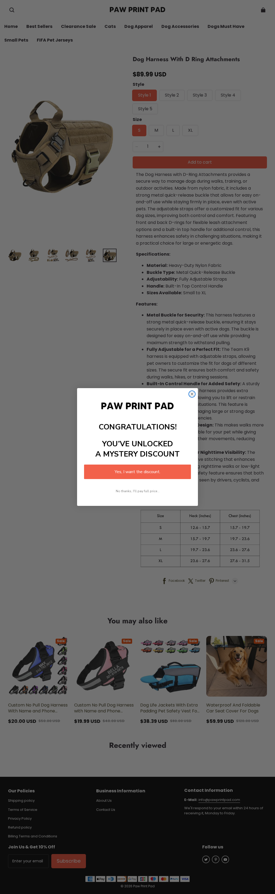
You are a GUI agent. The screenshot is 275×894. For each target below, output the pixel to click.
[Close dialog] (192, 394)
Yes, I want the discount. (137, 472)
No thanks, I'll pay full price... (138, 491)
